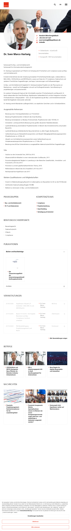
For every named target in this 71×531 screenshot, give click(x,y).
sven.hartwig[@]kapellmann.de (49, 40)
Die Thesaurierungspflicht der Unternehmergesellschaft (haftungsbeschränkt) (16, 275)
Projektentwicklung (44, 206)
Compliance (41, 203)
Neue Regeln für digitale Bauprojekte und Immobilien (56, 369)
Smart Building (42, 209)
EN (60, 4)
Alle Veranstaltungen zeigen (58, 338)
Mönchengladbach (51, 35)
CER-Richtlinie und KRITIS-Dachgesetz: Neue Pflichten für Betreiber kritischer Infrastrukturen (12, 371)
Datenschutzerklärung (26, 510)
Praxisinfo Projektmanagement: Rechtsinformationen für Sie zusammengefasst (12, 409)
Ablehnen (35, 521)
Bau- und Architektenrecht (13, 203)
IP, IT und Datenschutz (12, 206)
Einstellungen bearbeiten (35, 516)
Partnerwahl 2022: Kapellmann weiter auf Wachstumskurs (57, 407)
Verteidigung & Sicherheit (45, 212)
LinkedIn (42, 42)
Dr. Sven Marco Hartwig (42, 305)
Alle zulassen (35, 527)
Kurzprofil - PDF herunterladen (50, 57)
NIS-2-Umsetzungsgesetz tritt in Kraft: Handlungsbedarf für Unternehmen (35, 371)
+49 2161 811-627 (45, 38)
